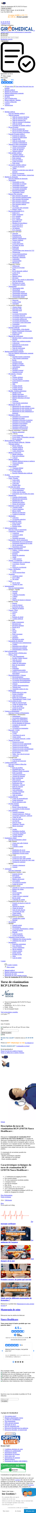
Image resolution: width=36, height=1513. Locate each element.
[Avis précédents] (2, 1351)
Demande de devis (10, 1424)
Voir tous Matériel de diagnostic (18, 178)
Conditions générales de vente (14, 1449)
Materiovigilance (10, 1459)
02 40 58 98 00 (5, 22)
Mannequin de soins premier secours (16, 975)
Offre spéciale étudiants (12, 1423)
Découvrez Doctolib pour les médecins (16, 1428)
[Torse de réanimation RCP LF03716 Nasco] (5, 1059)
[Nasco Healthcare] (8, 998)
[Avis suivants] (33, 1351)
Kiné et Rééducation (11, 98)
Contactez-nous (5, 23)
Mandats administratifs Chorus (14, 1418)
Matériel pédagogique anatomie (14, 93)
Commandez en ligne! (23, 1046)
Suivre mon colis (10, 1456)
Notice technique (6, 1197)
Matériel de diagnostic (11, 91)
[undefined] (30, 1337)
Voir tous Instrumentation (16, 588)
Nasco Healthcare (9, 1319)
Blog (2, 1203)
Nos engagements (10, 1421)
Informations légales (11, 1452)
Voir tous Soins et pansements (17, 529)
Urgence (7, 103)
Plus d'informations (6, 1195)
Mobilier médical (10, 90)
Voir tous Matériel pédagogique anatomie (20, 353)
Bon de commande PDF (12, 1426)
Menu (2, 108)
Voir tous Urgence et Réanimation (18, 713)
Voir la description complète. (9, 1012)
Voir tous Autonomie (14, 870)
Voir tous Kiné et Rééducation (17, 653)
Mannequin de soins (11, 974)
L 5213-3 (17, 1480)
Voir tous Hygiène (13, 476)
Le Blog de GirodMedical (12, 1419)
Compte (3, 961)
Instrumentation (9, 95)
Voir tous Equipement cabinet (17, 839)
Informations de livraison (12, 1454)
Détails (3, 1122)
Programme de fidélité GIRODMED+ (16, 1461)
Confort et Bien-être (11, 102)
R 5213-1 (31, 1485)
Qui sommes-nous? (10, 1416)
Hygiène (7, 97)
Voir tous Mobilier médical (16, 113)
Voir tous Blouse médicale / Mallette (19, 442)
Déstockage (9, 105)
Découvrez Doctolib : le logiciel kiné (16, 1430)
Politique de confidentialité (13, 1451)
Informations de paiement (12, 1457)
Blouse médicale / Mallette (13, 100)
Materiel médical (10, 970)
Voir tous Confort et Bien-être (17, 764)
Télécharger (8, 1200)
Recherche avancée (6, 39)
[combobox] (10, 37)
